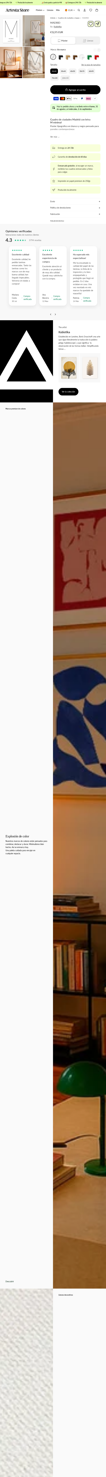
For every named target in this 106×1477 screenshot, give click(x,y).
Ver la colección (68, 391)
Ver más (53, 137)
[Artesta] (19, 10)
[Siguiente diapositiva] (98, 50)
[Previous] (50, 315)
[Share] (97, 24)
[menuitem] (58, 10)
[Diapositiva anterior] (95, 50)
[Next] (55, 315)
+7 (95, 98)
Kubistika (58, 26)
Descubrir (10, 1281)
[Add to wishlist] (91, 24)
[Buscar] (79, 10)
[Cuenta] (85, 10)
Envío (52, 201)
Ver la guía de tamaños (90, 65)
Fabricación (55, 214)
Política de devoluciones (60, 207)
